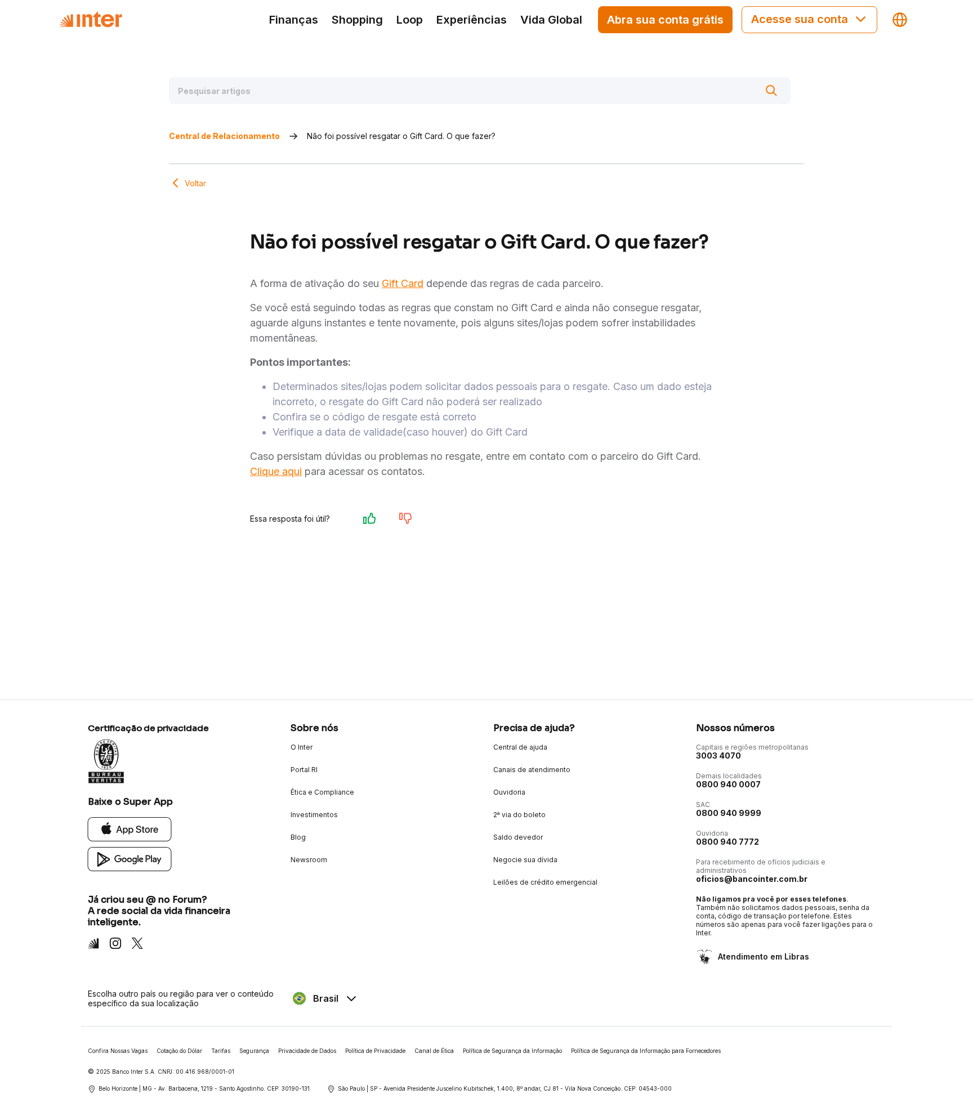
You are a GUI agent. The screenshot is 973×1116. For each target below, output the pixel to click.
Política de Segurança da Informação (512, 1050)
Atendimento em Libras (763, 956)
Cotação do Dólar (179, 1050)
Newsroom (309, 859)
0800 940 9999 (728, 813)
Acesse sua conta (799, 19)
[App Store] (130, 828)
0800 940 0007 (728, 784)
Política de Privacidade (375, 1050)
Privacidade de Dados (307, 1050)
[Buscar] (771, 90)
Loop (409, 19)
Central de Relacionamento (224, 136)
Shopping (357, 19)
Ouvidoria (509, 792)
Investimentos (314, 814)
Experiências (471, 19)
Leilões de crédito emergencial (545, 882)
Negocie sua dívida (525, 859)
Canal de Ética (434, 1050)
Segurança (254, 1050)
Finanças (293, 19)
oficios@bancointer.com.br (751, 879)
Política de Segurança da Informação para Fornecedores (646, 1050)
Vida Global (551, 19)
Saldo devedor (518, 837)
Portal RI (304, 769)
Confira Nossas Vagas (118, 1050)
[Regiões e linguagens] (899, 19)
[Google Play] (130, 858)
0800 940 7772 (727, 841)
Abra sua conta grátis (665, 19)
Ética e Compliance (322, 792)
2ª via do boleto (519, 814)
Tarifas (220, 1050)
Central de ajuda (520, 747)
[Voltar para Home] (91, 19)
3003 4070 (718, 755)
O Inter (302, 747)
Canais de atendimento (531, 769)
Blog (298, 837)
